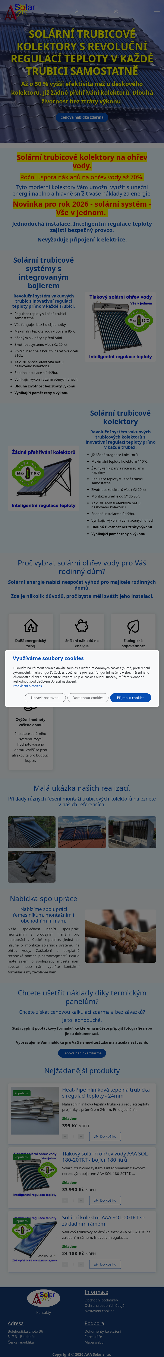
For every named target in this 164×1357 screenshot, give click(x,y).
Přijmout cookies (130, 697)
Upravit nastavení (45, 697)
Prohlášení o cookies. (28, 686)
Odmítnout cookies (88, 697)
